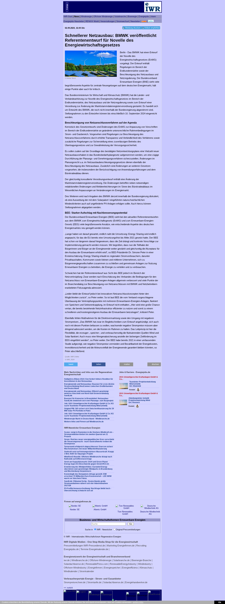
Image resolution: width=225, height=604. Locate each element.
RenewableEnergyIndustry (123, 564)
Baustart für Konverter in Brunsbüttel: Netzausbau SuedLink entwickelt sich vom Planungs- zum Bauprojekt (88, 399)
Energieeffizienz (130, 567)
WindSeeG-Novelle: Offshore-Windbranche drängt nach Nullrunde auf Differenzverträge (88, 458)
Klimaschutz (146, 567)
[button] (71, 364)
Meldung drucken (132, 28)
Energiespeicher (112, 567)
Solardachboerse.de (74, 564)
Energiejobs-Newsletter (74, 21)
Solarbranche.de (121, 560)
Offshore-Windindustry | (76, 567)
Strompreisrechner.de (74, 582)
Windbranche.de (79, 560)
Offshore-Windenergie (100, 560)
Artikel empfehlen (152, 28)
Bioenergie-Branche (141, 560)
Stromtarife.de (94, 582)
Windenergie (86, 16)
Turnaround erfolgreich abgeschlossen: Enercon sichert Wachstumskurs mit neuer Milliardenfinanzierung (88, 448)
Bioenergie (132, 16)
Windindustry (144, 564)
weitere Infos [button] (138, 602)
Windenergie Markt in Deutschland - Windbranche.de (87, 419)
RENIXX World (92, 21)
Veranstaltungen (107, 21)
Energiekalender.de (98, 549)
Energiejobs (144, 16)
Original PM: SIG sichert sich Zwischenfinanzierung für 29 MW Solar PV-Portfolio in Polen (89, 410)
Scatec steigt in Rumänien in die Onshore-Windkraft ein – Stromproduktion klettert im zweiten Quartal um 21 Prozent (89, 434)
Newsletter (135, 21)
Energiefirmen (95, 567)
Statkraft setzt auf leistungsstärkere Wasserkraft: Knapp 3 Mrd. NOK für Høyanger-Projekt (89, 453)
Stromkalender (86, 571)
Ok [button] (219, 602)
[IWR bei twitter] (151, 21)
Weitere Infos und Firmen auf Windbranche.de (84, 422)
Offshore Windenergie (103, 16)
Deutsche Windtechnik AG (150, 513)
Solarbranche (120, 16)
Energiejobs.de (71, 549)
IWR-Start (68, 16)
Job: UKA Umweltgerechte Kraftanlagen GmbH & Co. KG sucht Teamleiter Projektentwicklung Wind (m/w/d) (89, 404)
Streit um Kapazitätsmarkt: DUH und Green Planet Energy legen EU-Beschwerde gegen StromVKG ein (86, 463)
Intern (153, 16)
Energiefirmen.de (125, 545)
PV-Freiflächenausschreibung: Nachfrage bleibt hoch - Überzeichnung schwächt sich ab (87, 489)
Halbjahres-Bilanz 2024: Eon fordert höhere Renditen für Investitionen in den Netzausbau (88, 380)
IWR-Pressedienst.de (94, 545)
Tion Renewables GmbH (125, 513)
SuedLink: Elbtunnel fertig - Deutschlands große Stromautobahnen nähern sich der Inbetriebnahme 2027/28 (86, 483)
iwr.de (67, 560)
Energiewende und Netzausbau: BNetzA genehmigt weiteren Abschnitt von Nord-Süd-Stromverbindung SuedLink (86, 393)
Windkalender (70, 571)
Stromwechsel (122, 21)
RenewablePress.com (97, 564)
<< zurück (68, 588)
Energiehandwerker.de (136, 582)
